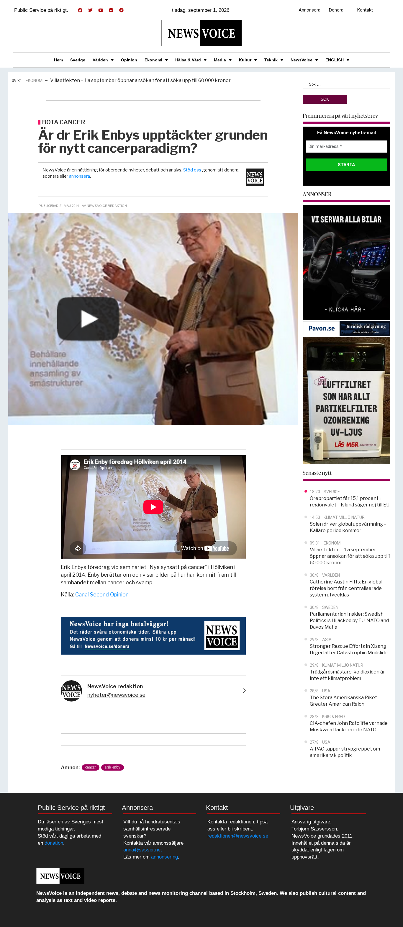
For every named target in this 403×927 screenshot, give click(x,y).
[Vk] (111, 10)
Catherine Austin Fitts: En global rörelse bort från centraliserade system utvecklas (141, 81)
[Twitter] (90, 10)
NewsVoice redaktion (115, 686)
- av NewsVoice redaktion (103, 206)
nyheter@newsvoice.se (116, 695)
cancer (90, 767)
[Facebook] (80, 10)
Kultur (245, 60)
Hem (58, 60)
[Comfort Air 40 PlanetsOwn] (347, 400)
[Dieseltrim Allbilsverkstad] (347, 262)
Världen (100, 60)
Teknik (271, 60)
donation (54, 843)
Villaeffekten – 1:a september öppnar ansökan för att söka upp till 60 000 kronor (350, 556)
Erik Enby (112, 767)
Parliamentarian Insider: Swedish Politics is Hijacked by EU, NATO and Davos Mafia (349, 620)
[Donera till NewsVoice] (153, 635)
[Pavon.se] (347, 328)
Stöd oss (192, 170)
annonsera (79, 176)
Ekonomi (153, 60)
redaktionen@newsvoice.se (237, 836)
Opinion (129, 60)
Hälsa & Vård (188, 60)
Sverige (77, 60)
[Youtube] (100, 10)
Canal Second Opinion (102, 594)
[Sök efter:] (347, 84)
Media (220, 60)
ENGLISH (334, 60)
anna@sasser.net (142, 850)
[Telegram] (121, 10)
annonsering (164, 857)
